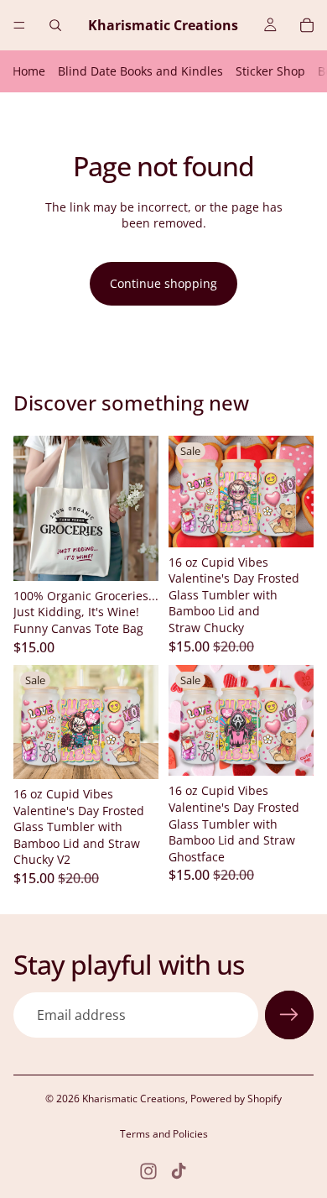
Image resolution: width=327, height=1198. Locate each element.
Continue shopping (163, 283)
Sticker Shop (270, 71)
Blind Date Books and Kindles (140, 71)
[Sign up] (289, 1015)
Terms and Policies (164, 1134)
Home (29, 71)
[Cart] (306, 25)
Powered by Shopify (236, 1098)
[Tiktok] (179, 1171)
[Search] (55, 25)
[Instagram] (148, 1171)
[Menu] (19, 25)
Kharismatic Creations (133, 1098)
